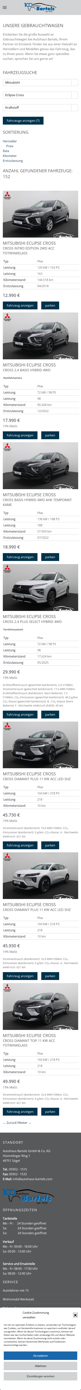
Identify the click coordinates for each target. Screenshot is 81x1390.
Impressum (58, 1385)
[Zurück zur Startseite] (40, 7)
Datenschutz (43, 1385)
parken (50, 305)
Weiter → (24, 1123)
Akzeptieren (40, 1355)
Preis (9, 146)
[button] (75, 1315)
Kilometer (10, 156)
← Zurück (9, 1123)
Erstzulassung (13, 161)
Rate (6, 151)
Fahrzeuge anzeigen (23, 121)
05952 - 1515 (18, 1169)
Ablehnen (40, 1366)
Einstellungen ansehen (40, 1376)
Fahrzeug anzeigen (20, 305)
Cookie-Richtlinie (26, 1385)
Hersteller (10, 141)
